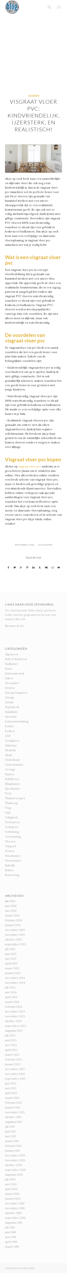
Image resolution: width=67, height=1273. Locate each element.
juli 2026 (10, 901)
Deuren (10, 688)
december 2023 (15, 1011)
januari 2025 (12, 973)
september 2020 (15, 1170)
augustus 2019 (13, 1222)
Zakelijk (10, 865)
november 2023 (15, 1016)
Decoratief (12, 683)
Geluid (9, 702)
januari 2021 (12, 1150)
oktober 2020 (13, 1165)
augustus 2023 (14, 1030)
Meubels (10, 750)
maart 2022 (12, 1098)
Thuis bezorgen (15, 798)
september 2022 (15, 1078)
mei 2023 (11, 1045)
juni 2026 (10, 906)
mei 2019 (10, 1237)
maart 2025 (12, 968)
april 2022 (11, 1093)
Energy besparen (16, 692)
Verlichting (12, 832)
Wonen (9, 851)
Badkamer (11, 664)
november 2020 (15, 1160)
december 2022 (15, 1069)
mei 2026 (11, 910)
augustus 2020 (14, 1174)
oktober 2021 (13, 1117)
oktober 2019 (13, 1213)
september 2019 (15, 1218)
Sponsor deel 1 (14, 626)
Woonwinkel (13, 860)
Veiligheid (11, 817)
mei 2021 (10, 1136)
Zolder (9, 870)
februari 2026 (13, 920)
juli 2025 (10, 949)
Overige (10, 769)
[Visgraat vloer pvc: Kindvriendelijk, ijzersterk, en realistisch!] (33, 158)
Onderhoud (12, 760)
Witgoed (10, 846)
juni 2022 (10, 1083)
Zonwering (12, 875)
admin (48, 544)
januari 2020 (13, 1198)
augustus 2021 (13, 1122)
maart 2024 (12, 1002)
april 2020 (11, 1189)
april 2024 (11, 997)
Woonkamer (13, 855)
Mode (8, 755)
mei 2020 (11, 1184)
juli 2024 (10, 987)
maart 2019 (12, 1246)
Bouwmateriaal (14, 673)
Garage (9, 697)
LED (8, 736)
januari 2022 (12, 1107)
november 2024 (15, 982)
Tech (8, 793)
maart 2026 (12, 915)
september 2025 (15, 944)
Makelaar (11, 745)
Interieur (11, 716)
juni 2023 (10, 1040)
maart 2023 (12, 1054)
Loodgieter (12, 740)
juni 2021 (10, 1131)
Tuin (8, 812)
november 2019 (15, 1208)
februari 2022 (13, 1102)
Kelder (9, 726)
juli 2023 (10, 1035)
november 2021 (14, 1112)
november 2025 (15, 934)
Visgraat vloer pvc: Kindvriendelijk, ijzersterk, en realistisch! (34, 115)
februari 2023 (13, 1059)
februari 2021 (13, 1146)
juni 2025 (10, 954)
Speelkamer (12, 788)
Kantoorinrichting (16, 721)
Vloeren (33, 95)
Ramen (9, 774)
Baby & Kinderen (16, 659)
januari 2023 (13, 1064)
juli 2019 (10, 1227)
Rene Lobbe (28, 1268)
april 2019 (11, 1241)
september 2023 (15, 1026)
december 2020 (15, 1155)
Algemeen (11, 654)
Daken (9, 678)
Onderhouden (14, 764)
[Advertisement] (33, 49)
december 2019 (14, 1203)
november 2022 (15, 1074)
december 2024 (15, 978)
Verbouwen (12, 822)
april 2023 (11, 1050)
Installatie (11, 712)
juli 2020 (10, 1179)
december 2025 (15, 930)
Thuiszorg (11, 803)
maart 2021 (12, 1141)
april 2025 (11, 963)
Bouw (8, 668)
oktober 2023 (13, 1021)
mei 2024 (11, 992)
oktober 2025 (13, 939)
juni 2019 (10, 1232)
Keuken (10, 731)
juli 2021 (10, 1126)
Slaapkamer (12, 784)
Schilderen (12, 779)
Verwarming (13, 836)
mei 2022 (10, 1088)
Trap (8, 808)
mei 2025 (10, 958)
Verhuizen (11, 827)
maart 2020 (12, 1194)
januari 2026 (13, 925)
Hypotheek (12, 707)
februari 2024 (13, 1006)
